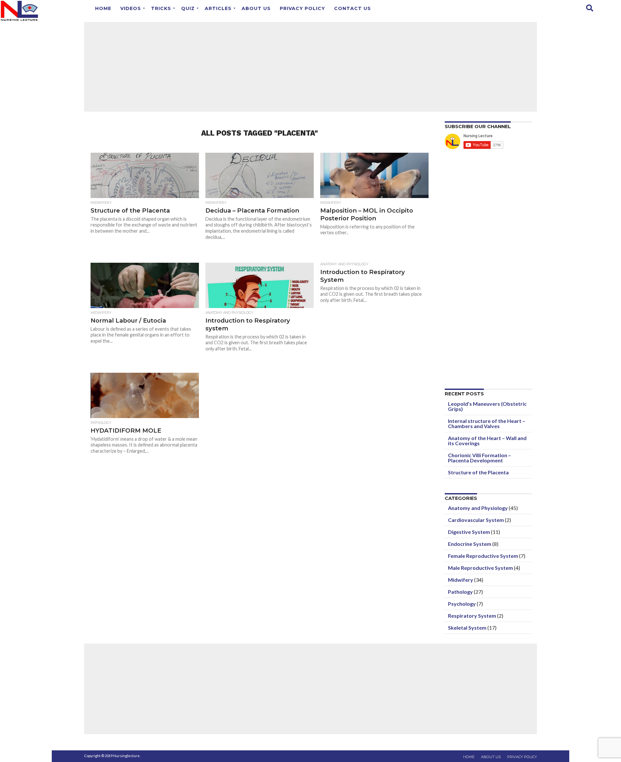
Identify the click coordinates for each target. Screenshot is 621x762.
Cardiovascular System (476, 520)
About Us (256, 8)
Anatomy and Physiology (478, 508)
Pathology (460, 592)
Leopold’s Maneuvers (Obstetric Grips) (487, 406)
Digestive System (469, 532)
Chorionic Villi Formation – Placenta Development (479, 457)
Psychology (462, 604)
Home (103, 8)
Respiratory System (472, 616)
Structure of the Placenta (478, 472)
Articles (218, 8)
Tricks (161, 8)
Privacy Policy (302, 8)
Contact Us (352, 8)
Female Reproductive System (483, 556)
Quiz (188, 8)
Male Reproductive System (480, 568)
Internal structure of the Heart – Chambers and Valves (486, 423)
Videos (130, 8)
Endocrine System (469, 544)
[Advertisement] (310, 66)
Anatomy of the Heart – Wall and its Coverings (487, 440)
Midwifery (460, 580)
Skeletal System (467, 627)
